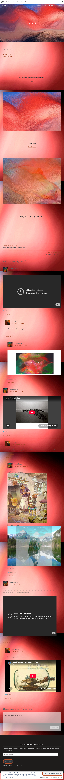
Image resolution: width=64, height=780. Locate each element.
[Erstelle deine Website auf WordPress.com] (32, 2)
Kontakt (59, 5)
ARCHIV (38, 5)
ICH (45, 5)
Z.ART (4, 5)
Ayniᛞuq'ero (14, 268)
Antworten (6, 314)
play (32, 81)
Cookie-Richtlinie (9, 777)
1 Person (10, 310)
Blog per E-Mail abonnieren (32, 744)
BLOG (51, 5)
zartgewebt (7, 56)
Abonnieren (8, 761)
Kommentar (55, 727)
